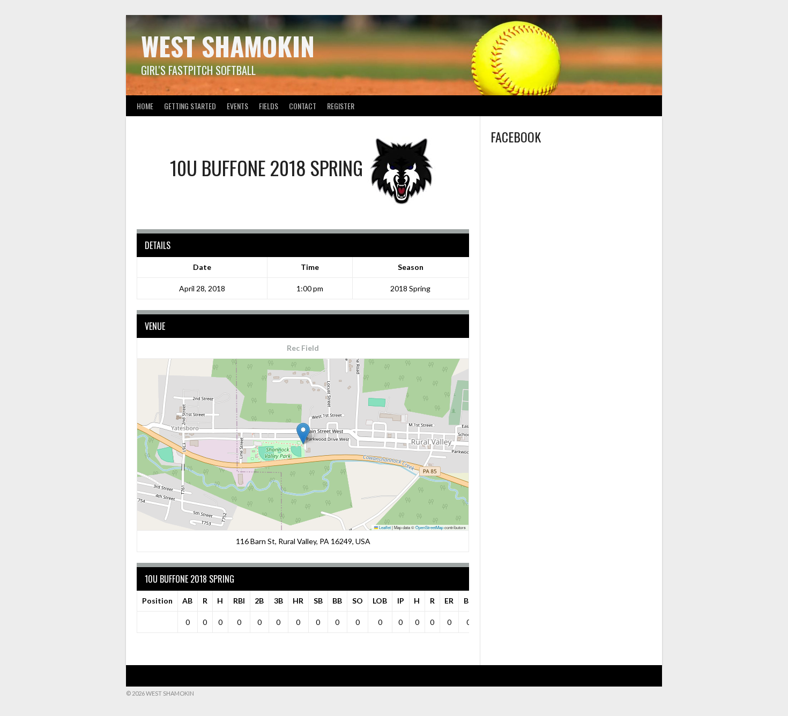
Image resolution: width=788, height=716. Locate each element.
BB (337, 600)
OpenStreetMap (429, 527)
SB (318, 600)
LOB (380, 600)
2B (259, 600)
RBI (239, 600)
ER (449, 600)
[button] (303, 433)
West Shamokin (228, 46)
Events (237, 105)
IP (400, 600)
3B (278, 600)
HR (298, 600)
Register (340, 105)
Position (157, 600)
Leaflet (384, 527)
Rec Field (303, 347)
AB (187, 600)
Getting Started (190, 105)
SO (357, 600)
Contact (302, 105)
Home (145, 105)
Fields (268, 105)
